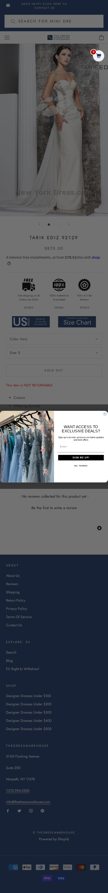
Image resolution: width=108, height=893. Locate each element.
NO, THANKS (80, 466)
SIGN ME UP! (81, 457)
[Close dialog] (104, 413)
